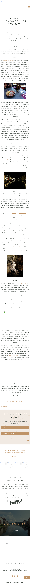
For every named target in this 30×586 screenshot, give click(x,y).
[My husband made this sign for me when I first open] (11, 465)
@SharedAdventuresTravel (15, 452)
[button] (16, 401)
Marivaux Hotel (8, 60)
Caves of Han (17, 246)
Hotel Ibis (6, 159)
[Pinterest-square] (17, 456)
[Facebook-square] (12, 456)
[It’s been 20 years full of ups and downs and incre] (3, 465)
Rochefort (22, 213)
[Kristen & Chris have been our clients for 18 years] (18, 465)
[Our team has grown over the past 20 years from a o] (26, 465)
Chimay (14, 213)
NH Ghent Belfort (21, 283)
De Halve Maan (14, 355)
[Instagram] (15, 456)
